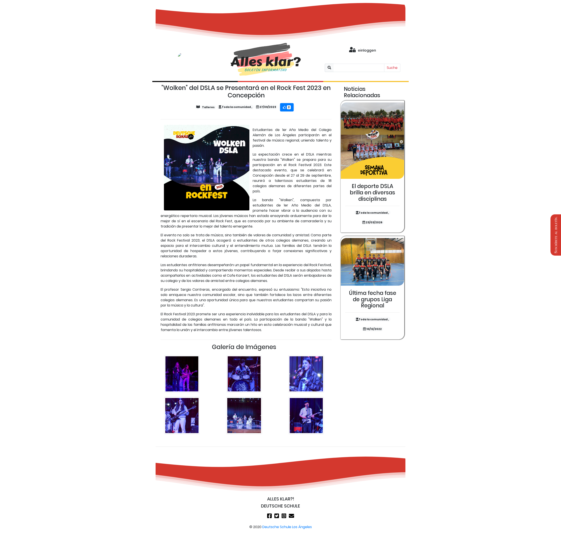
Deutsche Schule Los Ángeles (287, 526)
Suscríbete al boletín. (556, 235)
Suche (392, 67)
